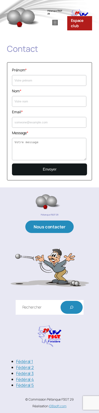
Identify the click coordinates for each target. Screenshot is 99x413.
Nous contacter (49, 227)
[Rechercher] (72, 307)
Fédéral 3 (25, 373)
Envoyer (49, 169)
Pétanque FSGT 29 (54, 12)
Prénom (18, 70)
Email (16, 111)
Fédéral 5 (25, 385)
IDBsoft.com (58, 406)
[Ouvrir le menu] (55, 22)
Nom (16, 90)
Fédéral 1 (24, 361)
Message (19, 132)
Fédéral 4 (25, 379)
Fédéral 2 (25, 367)
